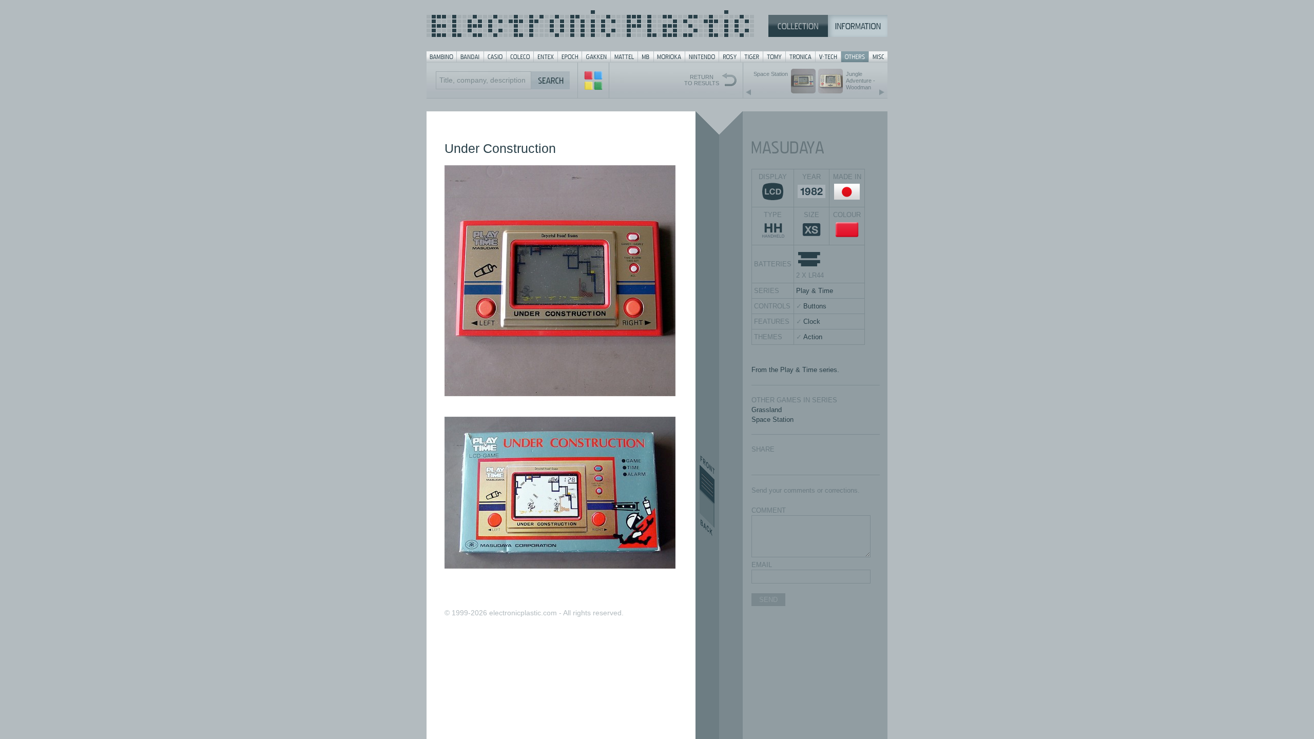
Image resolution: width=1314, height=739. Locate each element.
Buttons (814, 306)
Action (812, 337)
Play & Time (814, 291)
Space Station (772, 419)
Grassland (766, 410)
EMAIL (761, 565)
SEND (768, 600)
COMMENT (768, 510)
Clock (811, 321)
